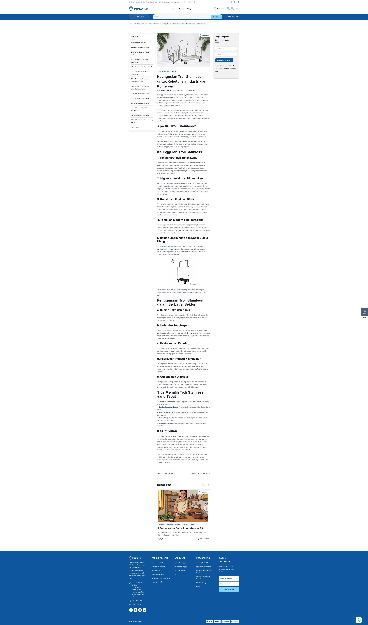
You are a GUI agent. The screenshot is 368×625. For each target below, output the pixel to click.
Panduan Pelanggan (180, 567)
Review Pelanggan (180, 563)
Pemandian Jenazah (158, 567)
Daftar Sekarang (229, 589)
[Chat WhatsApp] (359, 620)
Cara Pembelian (179, 570)
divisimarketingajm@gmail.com (171, 2)
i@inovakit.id (137, 604)
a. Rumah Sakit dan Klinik (140, 93)
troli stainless (178, 290)
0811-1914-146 (190, 2)
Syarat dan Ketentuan (203, 567)
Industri (161, 524)
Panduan (170, 524)
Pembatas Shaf (157, 582)
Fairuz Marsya (166, 90)
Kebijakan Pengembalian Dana (204, 572)
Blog (189, 9)
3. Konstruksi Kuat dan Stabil (141, 67)
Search (215, 17)
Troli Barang (156, 570)
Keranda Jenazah (157, 563)
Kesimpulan (135, 127)
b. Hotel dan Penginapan (140, 98)
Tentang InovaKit (202, 563)
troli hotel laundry (191, 333)
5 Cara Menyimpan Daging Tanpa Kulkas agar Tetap (181, 528)
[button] (237, 8)
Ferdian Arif (166, 539)
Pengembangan (164, 71)
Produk (181, 9)
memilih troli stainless (189, 141)
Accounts (220, 9)
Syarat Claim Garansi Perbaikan (203, 578)
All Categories (139, 17)
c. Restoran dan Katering (140, 103)
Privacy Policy (201, 583)
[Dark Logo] (138, 8)
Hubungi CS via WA (224, 60)
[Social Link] (227, 2)
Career (198, 587)
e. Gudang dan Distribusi (140, 115)
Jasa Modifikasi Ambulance (161, 578)
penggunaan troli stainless (166, 249)
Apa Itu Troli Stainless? (138, 42)
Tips (192, 524)
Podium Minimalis (158, 574)
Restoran (185, 524)
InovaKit (174, 292)
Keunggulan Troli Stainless (140, 47)
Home (173, 9)
